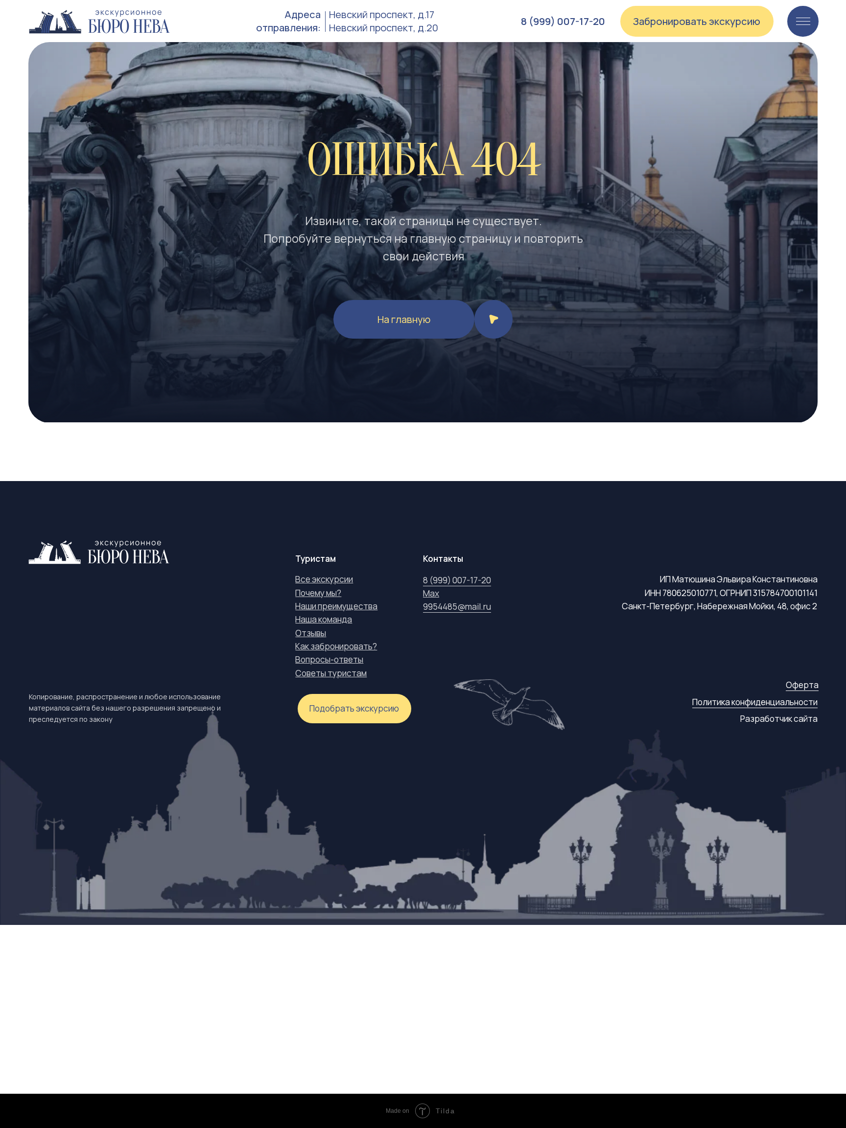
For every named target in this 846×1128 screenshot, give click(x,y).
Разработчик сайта (779, 718)
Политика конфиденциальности (755, 702)
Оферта (802, 685)
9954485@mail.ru (457, 606)
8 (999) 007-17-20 (457, 580)
